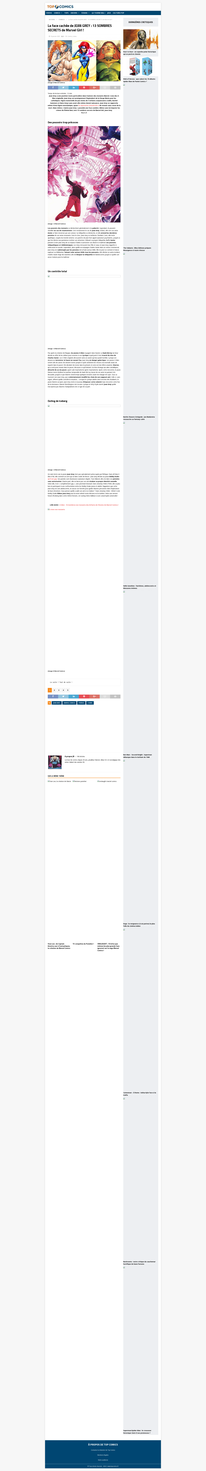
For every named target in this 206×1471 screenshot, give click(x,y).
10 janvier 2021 (55, 36)
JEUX (109, 13)
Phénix (81, 703)
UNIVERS (74, 13)
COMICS (57, 13)
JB (63, 36)
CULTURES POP (118, 13)
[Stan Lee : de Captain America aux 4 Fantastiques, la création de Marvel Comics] (59, 861)
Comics (70, 36)
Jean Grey (56, 703)
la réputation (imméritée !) (88, 105)
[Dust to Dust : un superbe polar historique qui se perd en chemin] (140, 39)
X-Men (90, 703)
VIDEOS (49, 13)
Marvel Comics (69, 703)
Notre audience (103, 1460)
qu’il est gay (52, 479)
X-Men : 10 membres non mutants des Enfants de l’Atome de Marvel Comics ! (89, 505)
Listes (75, 36)
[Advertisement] (84, 730)
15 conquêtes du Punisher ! (83, 943)
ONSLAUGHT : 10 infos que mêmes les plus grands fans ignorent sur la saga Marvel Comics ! (108, 947)
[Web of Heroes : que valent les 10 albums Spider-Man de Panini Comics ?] (140, 66)
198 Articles (81, 756)
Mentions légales (103, 1455)
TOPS (66, 13)
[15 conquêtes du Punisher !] (84, 861)
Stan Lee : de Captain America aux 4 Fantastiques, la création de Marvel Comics (59, 946)
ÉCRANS (84, 13)
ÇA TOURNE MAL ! (98, 13)
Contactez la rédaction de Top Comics (103, 1450)
